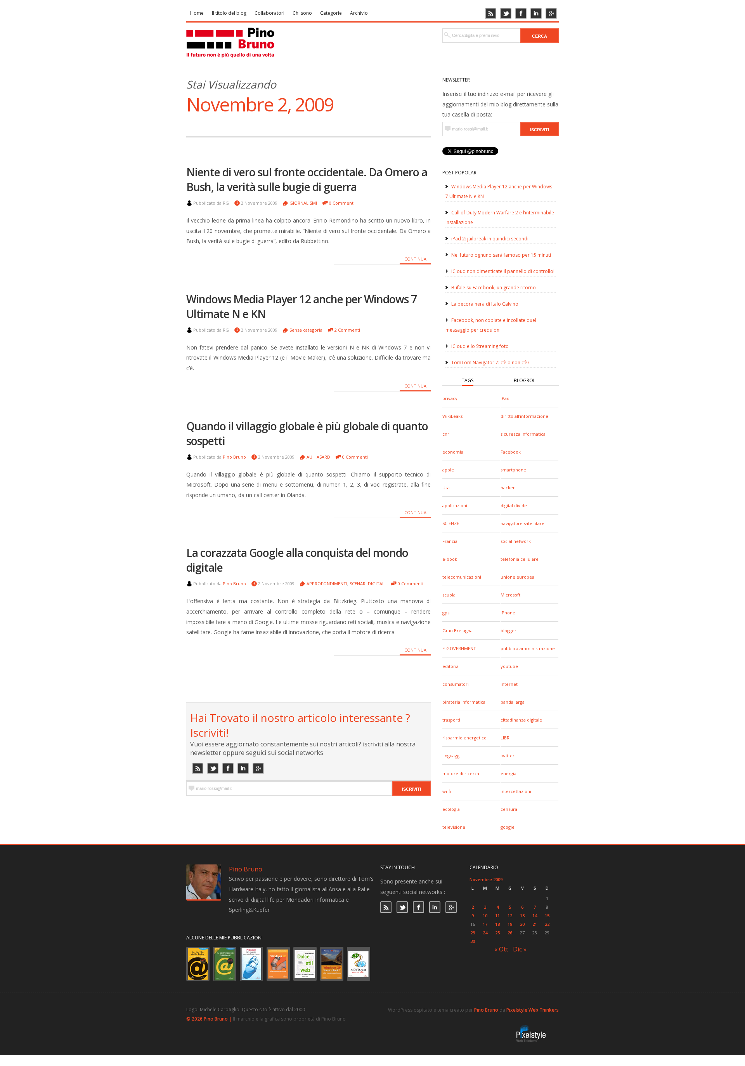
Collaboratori (269, 13)
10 (485, 915)
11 (497, 915)
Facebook (511, 452)
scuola (449, 595)
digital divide (514, 505)
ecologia (451, 809)
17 (485, 924)
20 (522, 924)
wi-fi (446, 791)
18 (497, 924)
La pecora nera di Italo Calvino (484, 304)
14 (534, 915)
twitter (508, 755)
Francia (449, 541)
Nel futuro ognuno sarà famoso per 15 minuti (501, 255)
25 (497, 933)
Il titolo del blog (229, 13)
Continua (415, 259)
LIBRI (506, 738)
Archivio (359, 13)
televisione (453, 827)
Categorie (331, 13)
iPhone (508, 613)
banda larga (513, 702)
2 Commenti (347, 330)
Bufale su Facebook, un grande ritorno (493, 287)
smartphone (513, 470)
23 (472, 933)
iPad (505, 398)
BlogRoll (526, 380)
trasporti (451, 720)
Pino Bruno (234, 457)
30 (472, 941)
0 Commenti (342, 203)
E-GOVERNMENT (459, 648)
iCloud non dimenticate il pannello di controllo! (502, 271)
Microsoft (510, 595)
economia (452, 452)
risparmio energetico (464, 738)
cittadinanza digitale (521, 720)
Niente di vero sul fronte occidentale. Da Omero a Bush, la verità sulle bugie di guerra (306, 179)
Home (197, 13)
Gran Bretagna (457, 630)
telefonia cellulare (520, 559)
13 (522, 915)
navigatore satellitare (522, 523)
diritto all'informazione (524, 416)
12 (510, 915)
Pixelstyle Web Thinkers (532, 1010)
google (508, 827)
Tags (467, 380)
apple (448, 470)
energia (508, 773)
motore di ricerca (460, 773)
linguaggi (451, 755)
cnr (445, 434)
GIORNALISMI (303, 203)
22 (547, 924)
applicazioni (454, 505)
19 (510, 924)
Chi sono (302, 13)
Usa (446, 487)
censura (509, 809)
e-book (449, 559)
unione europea (517, 577)
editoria (450, 666)
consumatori (455, 684)
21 (534, 924)
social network (516, 541)
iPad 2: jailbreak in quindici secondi (489, 238)
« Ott (501, 949)
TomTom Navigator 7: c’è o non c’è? (490, 362)
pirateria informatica (463, 702)
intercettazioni (516, 791)
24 (485, 933)
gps (445, 613)
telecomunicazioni (461, 577)
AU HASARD (318, 457)
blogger (508, 630)
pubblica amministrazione (528, 648)
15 (547, 915)
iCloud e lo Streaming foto (480, 346)
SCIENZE (450, 523)
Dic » (520, 949)
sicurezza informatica (523, 434)
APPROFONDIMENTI (327, 583)
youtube (509, 666)
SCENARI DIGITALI (368, 583)
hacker (508, 487)
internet (509, 684)
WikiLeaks (452, 416)
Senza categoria (305, 330)
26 (510, 933)
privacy (449, 398)
